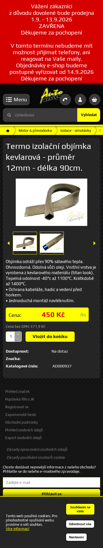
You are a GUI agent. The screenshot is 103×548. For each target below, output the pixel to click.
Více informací (17, 529)
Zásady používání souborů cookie (36, 457)
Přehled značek (17, 391)
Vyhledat (89, 115)
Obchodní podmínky (21, 422)
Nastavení (76, 537)
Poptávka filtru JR (19, 399)
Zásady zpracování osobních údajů (37, 449)
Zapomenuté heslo (20, 414)
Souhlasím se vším (80, 509)
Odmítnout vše (80, 524)
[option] (24, 243)
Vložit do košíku (50, 336)
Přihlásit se (52, 494)
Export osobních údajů (23, 438)
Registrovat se (17, 407)
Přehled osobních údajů (24, 430)
